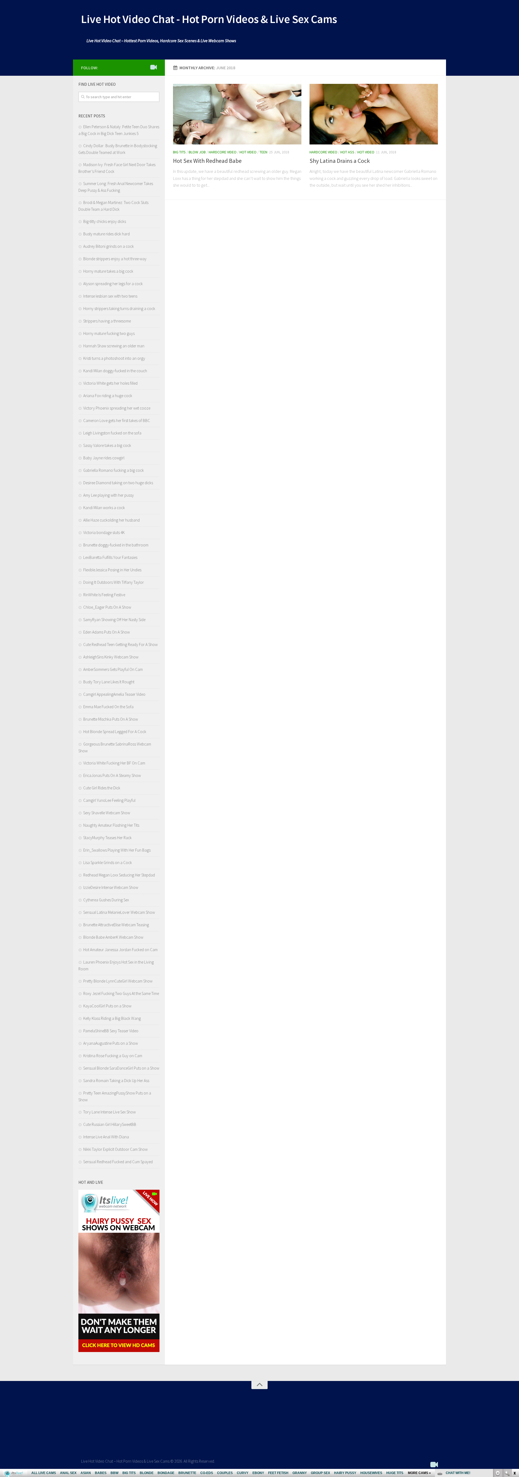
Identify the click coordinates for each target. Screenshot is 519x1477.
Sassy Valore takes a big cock (107, 445)
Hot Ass (347, 152)
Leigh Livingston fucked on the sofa (112, 433)
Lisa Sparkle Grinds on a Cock (107, 862)
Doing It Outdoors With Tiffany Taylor (113, 582)
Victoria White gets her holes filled (110, 383)
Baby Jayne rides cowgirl (103, 457)
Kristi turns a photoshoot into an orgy (114, 358)
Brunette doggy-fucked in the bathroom (115, 545)
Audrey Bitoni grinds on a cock (108, 246)
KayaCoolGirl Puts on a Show (107, 1005)
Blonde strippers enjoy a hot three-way (115, 258)
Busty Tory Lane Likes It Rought (108, 681)
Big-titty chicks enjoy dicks (104, 221)
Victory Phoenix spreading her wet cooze (116, 408)
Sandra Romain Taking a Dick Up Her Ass (116, 1080)
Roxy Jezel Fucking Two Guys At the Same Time (121, 993)
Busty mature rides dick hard (106, 233)
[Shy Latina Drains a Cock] (374, 114)
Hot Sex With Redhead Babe (207, 160)
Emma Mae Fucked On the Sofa (108, 706)
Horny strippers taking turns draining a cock (119, 308)
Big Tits (179, 152)
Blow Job (197, 152)
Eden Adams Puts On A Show (106, 632)
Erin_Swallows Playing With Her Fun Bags (117, 850)
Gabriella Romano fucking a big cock (113, 470)
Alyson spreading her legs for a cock (113, 283)
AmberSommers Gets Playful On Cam (113, 669)
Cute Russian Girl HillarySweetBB (109, 1124)
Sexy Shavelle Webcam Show (106, 812)
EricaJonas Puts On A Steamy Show (112, 775)
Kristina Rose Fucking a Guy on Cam (112, 1055)
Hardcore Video (223, 152)
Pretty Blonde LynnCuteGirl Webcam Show (117, 981)
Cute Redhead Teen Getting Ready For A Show (120, 644)
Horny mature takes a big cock (108, 271)
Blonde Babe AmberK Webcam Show (113, 937)
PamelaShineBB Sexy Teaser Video (110, 1030)
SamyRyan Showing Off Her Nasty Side (114, 619)
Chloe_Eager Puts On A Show (107, 607)
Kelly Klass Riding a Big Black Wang (112, 1018)
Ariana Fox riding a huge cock (107, 395)
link (514, 1392)
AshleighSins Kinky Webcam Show (110, 657)
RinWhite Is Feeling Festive (104, 594)
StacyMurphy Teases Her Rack (107, 837)
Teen (263, 152)
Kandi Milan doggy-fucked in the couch (115, 370)
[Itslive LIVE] (153, 67)
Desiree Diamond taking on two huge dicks (118, 482)
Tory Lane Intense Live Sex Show (109, 1112)
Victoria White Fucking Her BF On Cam (114, 763)
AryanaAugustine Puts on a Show (110, 1043)
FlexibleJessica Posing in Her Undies (112, 569)
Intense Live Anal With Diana (106, 1136)
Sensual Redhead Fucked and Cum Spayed (118, 1161)
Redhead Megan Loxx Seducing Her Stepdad (119, 875)
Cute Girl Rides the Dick (101, 787)
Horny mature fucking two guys (109, 333)
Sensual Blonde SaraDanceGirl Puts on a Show (121, 1068)
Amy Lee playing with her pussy (108, 495)
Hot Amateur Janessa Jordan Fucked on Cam (120, 949)
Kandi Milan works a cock (104, 507)
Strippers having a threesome (107, 321)
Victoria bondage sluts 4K (104, 532)
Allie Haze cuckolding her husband (111, 520)
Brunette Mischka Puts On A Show (110, 719)
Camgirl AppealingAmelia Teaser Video (114, 694)
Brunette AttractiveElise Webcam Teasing (116, 924)
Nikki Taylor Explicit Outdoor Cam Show (115, 1149)
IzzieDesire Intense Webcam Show (110, 887)
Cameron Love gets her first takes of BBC (116, 420)
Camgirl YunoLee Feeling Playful (109, 800)
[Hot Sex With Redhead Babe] (237, 114)
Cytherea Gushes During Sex (106, 899)
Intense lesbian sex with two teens (110, 296)
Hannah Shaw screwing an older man (113, 345)
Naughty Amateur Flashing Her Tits (111, 825)
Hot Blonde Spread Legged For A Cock (114, 731)
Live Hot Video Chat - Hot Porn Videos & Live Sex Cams (209, 19)
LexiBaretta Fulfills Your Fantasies (110, 557)
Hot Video (248, 152)
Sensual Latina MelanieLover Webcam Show (119, 912)
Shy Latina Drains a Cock (340, 160)
